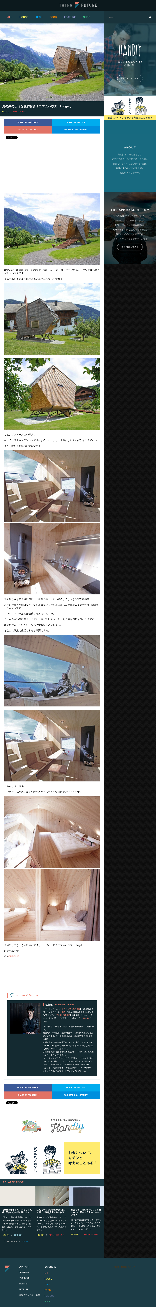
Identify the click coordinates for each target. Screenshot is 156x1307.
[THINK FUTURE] (78, 8)
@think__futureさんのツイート (126, 1267)
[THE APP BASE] (130, 228)
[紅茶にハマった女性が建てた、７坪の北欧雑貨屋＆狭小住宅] (52, 1196)
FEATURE (70, 17)
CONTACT (24, 1267)
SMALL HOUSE (19, 112)
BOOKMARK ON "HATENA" (76, 130)
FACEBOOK (24, 1278)
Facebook (60, 1004)
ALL (9, 17)
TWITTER (23, 1284)
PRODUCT (12, 1241)
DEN (64, 1012)
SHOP (86, 17)
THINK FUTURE (63, 1015)
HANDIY (86, 1018)
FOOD (53, 17)
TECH (39, 17)
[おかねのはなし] (52, 1158)
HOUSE (24, 17)
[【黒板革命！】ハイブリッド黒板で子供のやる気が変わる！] (17, 1196)
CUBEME (13, 956)
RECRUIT (23, 1289)
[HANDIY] (52, 1126)
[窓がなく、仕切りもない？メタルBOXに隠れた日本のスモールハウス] (86, 1196)
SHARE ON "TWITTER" (76, 122)
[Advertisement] (52, 169)
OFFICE (18, 1235)
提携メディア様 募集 (29, 1295)
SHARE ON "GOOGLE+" (28, 130)
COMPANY (24, 1272)
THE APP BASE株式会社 (70, 1009)
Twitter (70, 1004)
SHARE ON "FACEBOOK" (28, 122)
